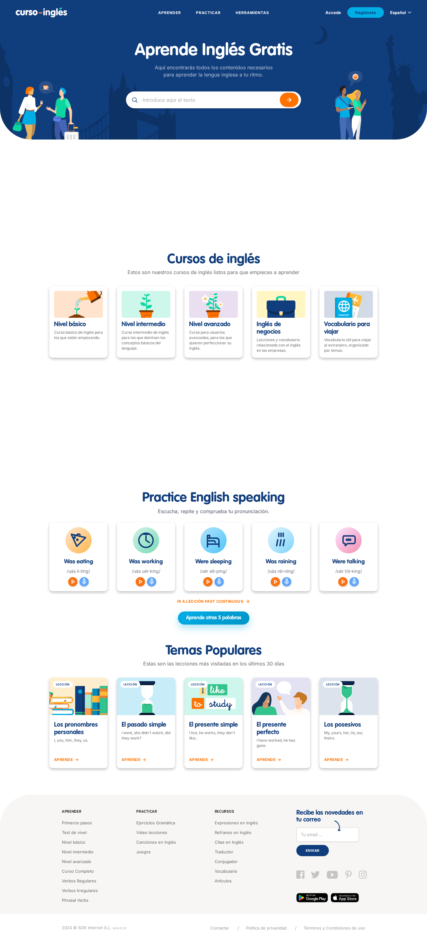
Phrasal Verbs (75, 900)
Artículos (223, 880)
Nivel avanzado (76, 861)
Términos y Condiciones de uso (334, 927)
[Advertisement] (213, 186)
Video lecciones (151, 832)
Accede (333, 12)
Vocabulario (226, 871)
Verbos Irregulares (80, 890)
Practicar (146, 812)
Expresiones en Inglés (236, 822)
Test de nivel (74, 832)
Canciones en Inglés (156, 842)
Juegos (143, 851)
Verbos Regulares (79, 880)
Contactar (219, 927)
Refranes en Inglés (233, 832)
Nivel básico (73, 842)
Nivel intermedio (77, 851)
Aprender (72, 812)
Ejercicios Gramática (155, 822)
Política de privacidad (266, 927)
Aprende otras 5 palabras (213, 618)
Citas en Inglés (229, 842)
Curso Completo (78, 871)
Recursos (224, 812)
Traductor (224, 851)
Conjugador (226, 861)
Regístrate (365, 12)
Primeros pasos (77, 822)
